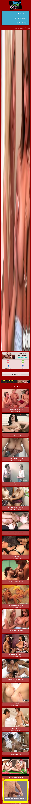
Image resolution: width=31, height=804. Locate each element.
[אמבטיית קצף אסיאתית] (15, 742)
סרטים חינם (22, 13)
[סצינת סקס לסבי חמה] (15, 472)
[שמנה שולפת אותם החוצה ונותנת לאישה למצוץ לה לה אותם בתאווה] (15, 521)
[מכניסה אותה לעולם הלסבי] (15, 644)
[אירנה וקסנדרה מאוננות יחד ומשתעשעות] (15, 594)
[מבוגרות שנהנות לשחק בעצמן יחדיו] (15, 398)
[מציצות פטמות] (15, 717)
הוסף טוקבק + (16, 374)
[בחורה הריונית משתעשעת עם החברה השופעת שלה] (15, 447)
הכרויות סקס (22, 23)
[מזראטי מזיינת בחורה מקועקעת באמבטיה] (15, 668)
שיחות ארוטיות (21, 18)
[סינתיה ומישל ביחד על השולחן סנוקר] (15, 766)
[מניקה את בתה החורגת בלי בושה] (15, 423)
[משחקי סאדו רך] (15, 545)
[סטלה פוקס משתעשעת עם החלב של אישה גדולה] (15, 496)
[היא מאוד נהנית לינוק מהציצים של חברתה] (15, 570)
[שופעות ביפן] (15, 693)
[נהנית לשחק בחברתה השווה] (15, 619)
